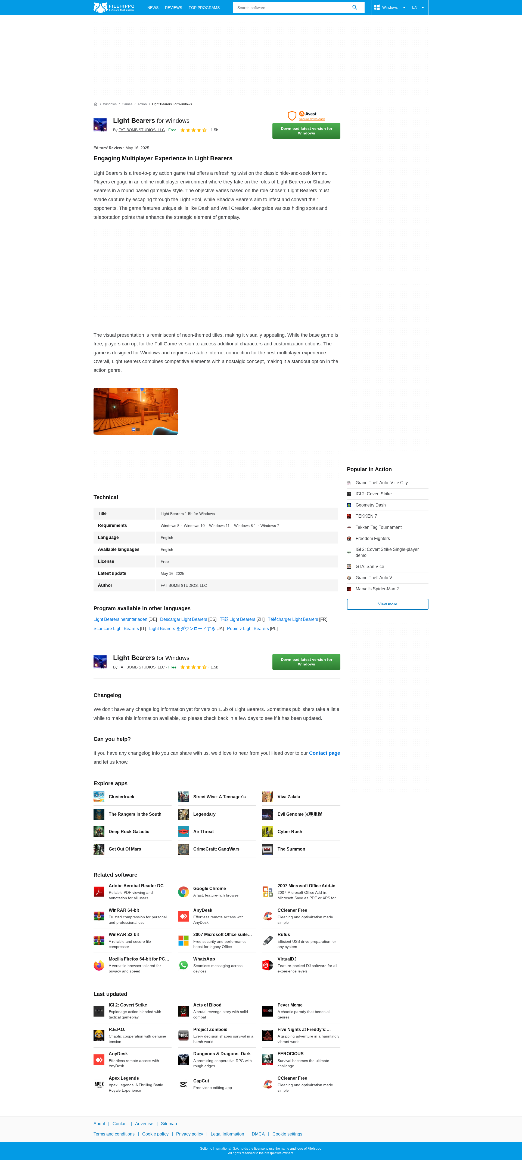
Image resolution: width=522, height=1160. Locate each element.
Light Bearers (151, 120)
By (139, 130)
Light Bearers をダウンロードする (182, 628)
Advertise (144, 1123)
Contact (120, 1123)
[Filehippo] (114, 7)
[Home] (96, 104)
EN (414, 7)
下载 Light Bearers (237, 619)
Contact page (324, 753)
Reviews (173, 7)
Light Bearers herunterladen (120, 619)
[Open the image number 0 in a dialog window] (136, 411)
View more (387, 604)
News (153, 7)
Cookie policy (155, 1134)
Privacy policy (189, 1134)
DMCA (258, 1134)
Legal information (227, 1134)
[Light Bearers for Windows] (100, 124)
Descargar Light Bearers (183, 619)
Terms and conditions (114, 1134)
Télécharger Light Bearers (293, 619)
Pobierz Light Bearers (248, 628)
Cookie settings (287, 1134)
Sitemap (169, 1123)
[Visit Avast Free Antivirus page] (306, 116)
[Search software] (354, 7)
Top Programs (204, 7)
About (99, 1123)
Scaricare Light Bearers (116, 628)
